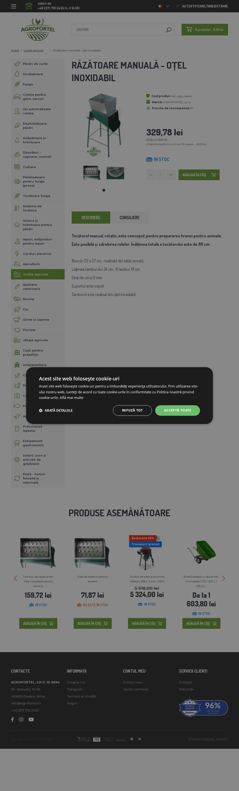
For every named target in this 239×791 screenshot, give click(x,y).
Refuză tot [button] (132, 410)
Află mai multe (71, 397)
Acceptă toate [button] (177, 410)
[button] (56, 410)
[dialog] (119, 395)
